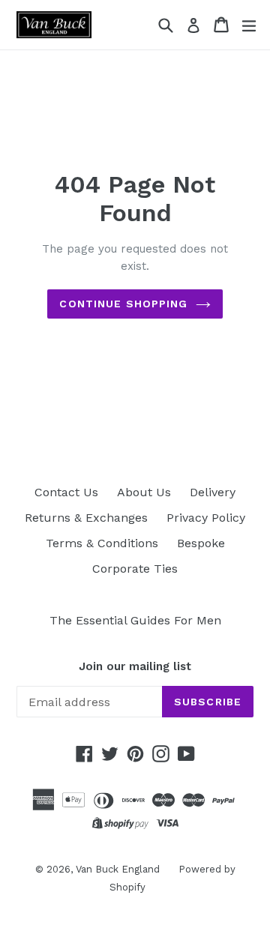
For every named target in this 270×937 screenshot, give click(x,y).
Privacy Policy (205, 517)
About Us (144, 492)
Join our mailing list (135, 666)
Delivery (213, 492)
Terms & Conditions (102, 543)
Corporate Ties (135, 568)
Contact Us (66, 492)
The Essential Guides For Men (135, 620)
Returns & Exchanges (86, 517)
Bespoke (201, 543)
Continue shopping (123, 304)
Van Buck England (118, 869)
